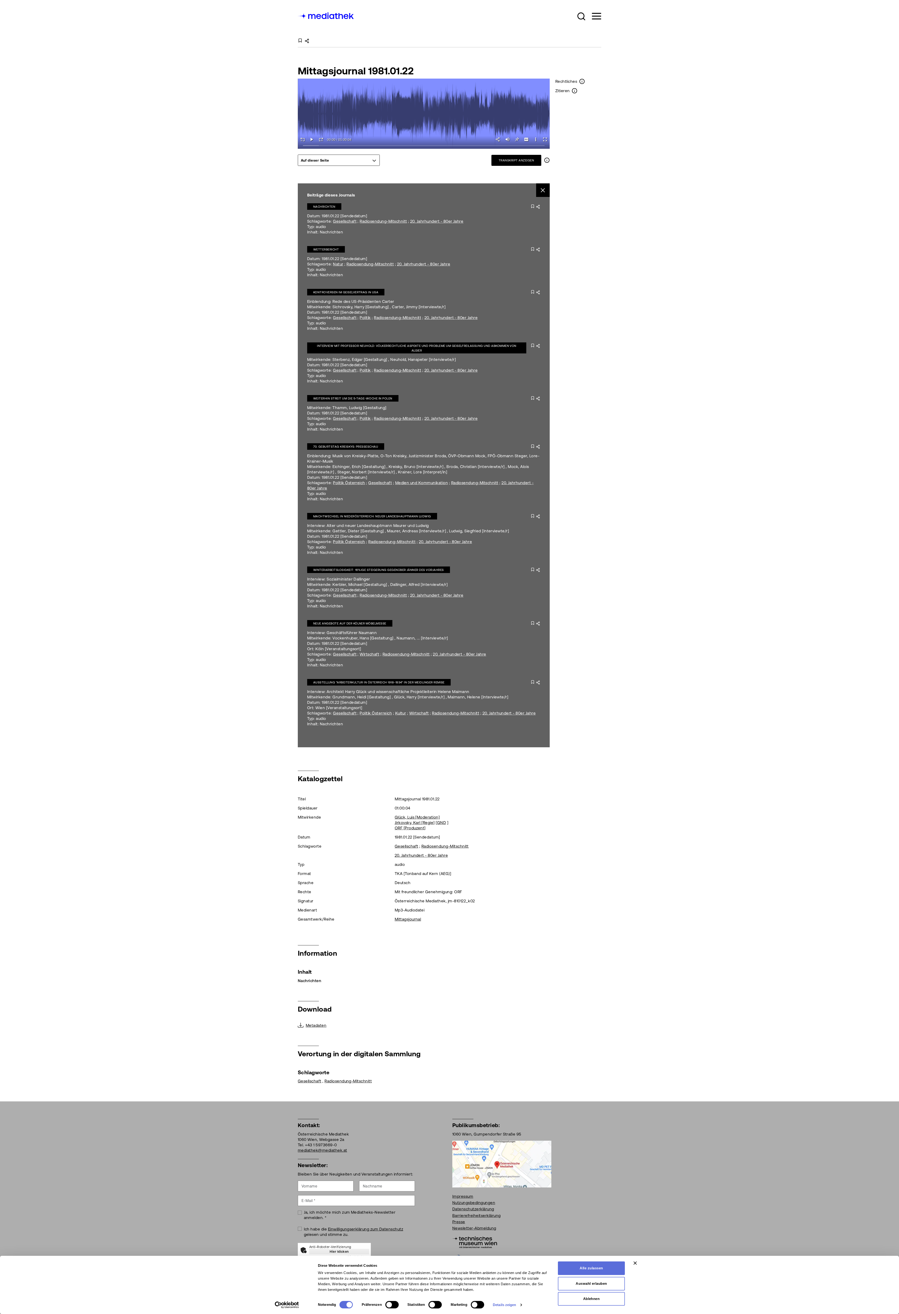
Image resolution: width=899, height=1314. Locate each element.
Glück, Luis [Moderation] (417, 817)
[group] (339, 160)
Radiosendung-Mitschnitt (383, 221)
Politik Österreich (349, 482)
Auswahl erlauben (591, 1283)
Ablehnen (591, 1299)
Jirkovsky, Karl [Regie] (415, 822)
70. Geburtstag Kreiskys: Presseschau (345, 446)
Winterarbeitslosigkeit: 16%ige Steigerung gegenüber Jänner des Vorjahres (378, 570)
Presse (458, 1222)
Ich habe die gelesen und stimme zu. (353, 1232)
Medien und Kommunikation (421, 482)
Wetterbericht (326, 249)
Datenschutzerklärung (473, 1209)
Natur (338, 264)
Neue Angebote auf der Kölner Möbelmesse (349, 623)
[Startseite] (326, 15)
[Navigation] (593, 16)
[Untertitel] (526, 139)
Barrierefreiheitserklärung (476, 1215)
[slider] (424, 146)
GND (441, 822)
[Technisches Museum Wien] (474, 1241)
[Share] (498, 139)
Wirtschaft (369, 654)
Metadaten (316, 1025)
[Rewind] (302, 139)
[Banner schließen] (635, 1263)
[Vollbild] (545, 139)
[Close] (543, 190)
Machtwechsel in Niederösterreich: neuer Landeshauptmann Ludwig (372, 516)
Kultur (400, 713)
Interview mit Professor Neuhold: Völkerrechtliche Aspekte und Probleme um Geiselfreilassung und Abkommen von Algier (416, 348)
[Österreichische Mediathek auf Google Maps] (501, 1163)
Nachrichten (324, 206)
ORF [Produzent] (410, 828)
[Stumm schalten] (507, 139)
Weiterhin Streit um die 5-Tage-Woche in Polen (352, 398)
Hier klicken (339, 1251)
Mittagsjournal (408, 919)
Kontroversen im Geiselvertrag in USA (345, 292)
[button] (581, 16)
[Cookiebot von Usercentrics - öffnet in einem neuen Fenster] (286, 1304)
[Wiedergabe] (312, 139)
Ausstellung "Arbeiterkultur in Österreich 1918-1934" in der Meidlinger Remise (379, 682)
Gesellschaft (345, 221)
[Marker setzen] (517, 139)
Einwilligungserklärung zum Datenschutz (365, 1229)
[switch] (392, 1304)
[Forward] (321, 139)
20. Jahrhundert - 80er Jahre (436, 221)
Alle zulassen (591, 1268)
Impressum (462, 1196)
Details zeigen (504, 1305)
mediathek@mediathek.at (322, 1150)
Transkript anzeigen (516, 160)
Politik (365, 317)
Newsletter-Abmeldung (474, 1228)
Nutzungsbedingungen (473, 1202)
